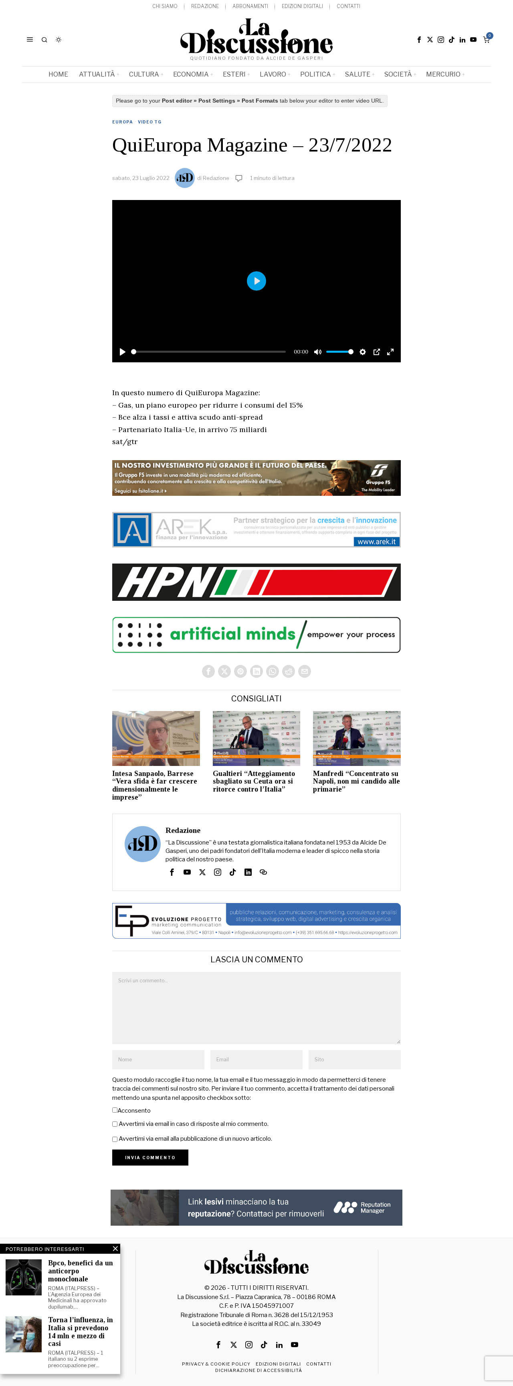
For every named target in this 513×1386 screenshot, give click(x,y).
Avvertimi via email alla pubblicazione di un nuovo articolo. (195, 1138)
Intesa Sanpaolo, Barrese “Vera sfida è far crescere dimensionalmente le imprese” (154, 785)
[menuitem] (164, 7)
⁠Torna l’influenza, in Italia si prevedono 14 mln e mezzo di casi (80, 1332)
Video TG (150, 121)
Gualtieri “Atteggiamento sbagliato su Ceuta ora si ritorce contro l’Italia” (254, 782)
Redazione (216, 178)
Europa (122, 121)
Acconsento (134, 1110)
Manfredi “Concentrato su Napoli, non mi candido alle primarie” (356, 782)
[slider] (208, 352)
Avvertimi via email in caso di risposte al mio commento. (194, 1123)
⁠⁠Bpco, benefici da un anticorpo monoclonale (80, 1271)
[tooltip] (419, 39)
